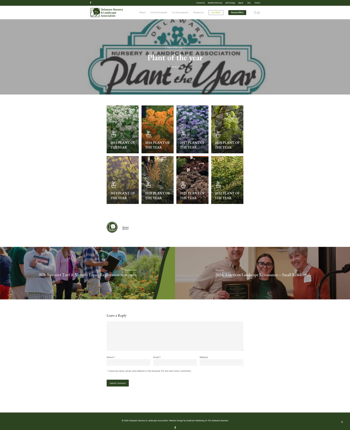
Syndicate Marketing (195, 420)
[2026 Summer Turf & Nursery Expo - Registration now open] (87, 273)
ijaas (125, 227)
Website (204, 357)
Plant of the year (175, 47)
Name (111, 357)
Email (157, 357)
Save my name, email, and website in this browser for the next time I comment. (150, 370)
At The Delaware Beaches (216, 420)
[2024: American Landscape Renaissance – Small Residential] (262, 273)
